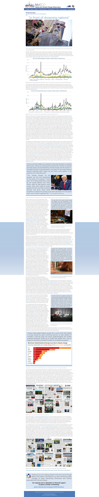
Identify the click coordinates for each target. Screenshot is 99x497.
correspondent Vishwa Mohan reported (56, 237)
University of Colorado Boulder (46, 495)
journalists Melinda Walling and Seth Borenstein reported (50, 143)
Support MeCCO (71, 9)
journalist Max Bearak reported (37, 203)
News (57, 9)
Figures (36, 9)
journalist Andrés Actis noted (41, 416)
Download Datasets (51, 9)
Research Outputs (63, 9)
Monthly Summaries (42, 9)
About (32, 9)
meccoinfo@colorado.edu (53, 495)
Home (28, 9)
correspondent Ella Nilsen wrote (53, 281)
